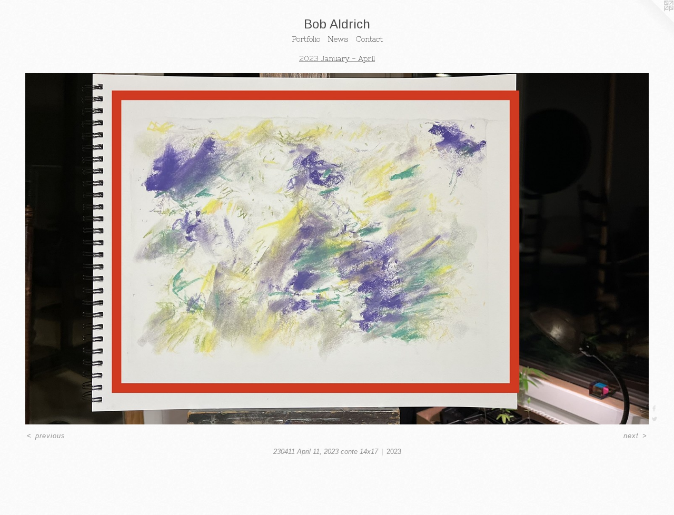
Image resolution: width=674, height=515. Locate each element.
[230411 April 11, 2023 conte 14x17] (337, 248)
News (338, 39)
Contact (369, 39)
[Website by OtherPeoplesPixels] (653, 21)
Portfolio (306, 39)
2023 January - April (337, 58)
